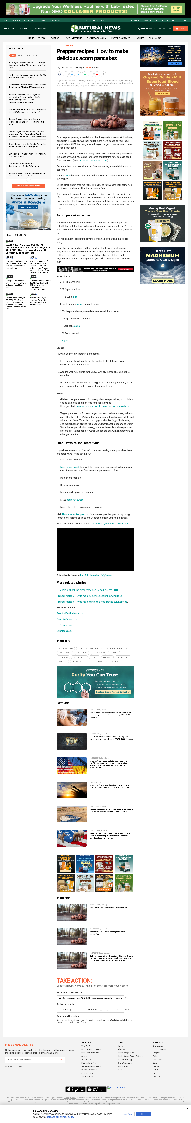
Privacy (67, 1098)
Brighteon (15, 20)
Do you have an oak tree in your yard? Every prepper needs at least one (109, 908)
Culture (55, 38)
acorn (68, 175)
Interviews (42, 20)
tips (110, 85)
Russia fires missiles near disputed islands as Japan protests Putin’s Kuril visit (26, 122)
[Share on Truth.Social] (91, 74)
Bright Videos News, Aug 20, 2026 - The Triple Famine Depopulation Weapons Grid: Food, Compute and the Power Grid (16, 303)
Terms (73, 1098)
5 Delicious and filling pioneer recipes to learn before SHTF (87, 590)
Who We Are (86, 1046)
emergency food (93, 80)
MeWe (155, 1070)
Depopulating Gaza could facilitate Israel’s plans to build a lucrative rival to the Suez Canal (111, 810)
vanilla (76, 326)
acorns (81, 80)
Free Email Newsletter (90, 1053)
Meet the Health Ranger (91, 1049)
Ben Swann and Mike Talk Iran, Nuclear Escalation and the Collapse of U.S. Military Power (16, 264)
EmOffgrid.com (64, 625)
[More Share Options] (104, 74)
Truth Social (158, 1060)
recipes (83, 85)
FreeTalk (156, 1066)
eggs (65, 340)
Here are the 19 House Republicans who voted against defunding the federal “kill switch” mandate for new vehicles (110, 835)
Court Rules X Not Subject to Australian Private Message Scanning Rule (27, 145)
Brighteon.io (158, 1046)
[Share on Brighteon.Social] (60, 74)
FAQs (174, 20)
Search (185, 20)
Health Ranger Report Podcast (130, 1056)
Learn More (127, 1114)
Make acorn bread (69, 467)
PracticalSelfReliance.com (93, 160)
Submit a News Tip (89, 1070)
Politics (42, 38)
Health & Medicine (73, 38)
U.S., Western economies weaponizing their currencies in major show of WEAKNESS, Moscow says (111, 739)
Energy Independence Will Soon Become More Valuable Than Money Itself (16, 284)
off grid (119, 83)
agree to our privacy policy (60, 1117)
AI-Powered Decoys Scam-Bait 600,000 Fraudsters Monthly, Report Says (27, 76)
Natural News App (125, 1060)
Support (84, 1056)
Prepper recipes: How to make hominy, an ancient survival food (89, 596)
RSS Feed (121, 1070)
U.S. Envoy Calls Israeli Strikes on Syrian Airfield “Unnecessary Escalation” (27, 110)
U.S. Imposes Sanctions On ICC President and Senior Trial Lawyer (24, 164)
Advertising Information (91, 1066)
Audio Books (55, 20)
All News (121, 1049)
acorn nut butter (75, 499)
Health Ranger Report (17, 235)
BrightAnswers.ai (132, 20)
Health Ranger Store (126, 1053)
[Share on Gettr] (97, 74)
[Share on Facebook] (66, 74)
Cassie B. (104, 710)
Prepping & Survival (121, 38)
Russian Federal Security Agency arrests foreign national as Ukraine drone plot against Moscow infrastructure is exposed (25, 98)
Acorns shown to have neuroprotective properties (107, 933)
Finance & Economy (96, 38)
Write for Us (86, 1060)
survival (91, 85)
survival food (102, 85)
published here (133, 1102)
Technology (155, 38)
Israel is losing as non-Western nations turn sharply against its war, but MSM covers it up (109, 786)
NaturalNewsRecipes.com (75, 514)
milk (75, 296)
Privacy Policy (87, 1073)
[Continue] (61, 1060)
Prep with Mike (28, 20)
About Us (165, 20)
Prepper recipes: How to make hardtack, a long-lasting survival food (92, 601)
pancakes (128, 83)
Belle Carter (105, 758)
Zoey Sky (77, 67)
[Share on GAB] (85, 74)
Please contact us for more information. (73, 1022)
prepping (75, 85)
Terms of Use (87, 1077)
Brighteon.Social (159, 1049)
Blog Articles (123, 1066)
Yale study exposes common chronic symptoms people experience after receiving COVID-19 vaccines (111, 714)
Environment (69, 45)
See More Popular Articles (28, 186)
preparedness (63, 85)
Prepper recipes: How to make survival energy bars (102, 406)
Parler (155, 1056)
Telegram (157, 1053)
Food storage (127, 80)
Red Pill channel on (98, 575)
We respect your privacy (14, 1066)
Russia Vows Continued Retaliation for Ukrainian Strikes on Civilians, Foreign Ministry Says (27, 176)
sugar (79, 304)
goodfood (95, 83)
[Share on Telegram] (79, 74)
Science (140, 38)
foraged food (74, 83)
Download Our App (151, 20)
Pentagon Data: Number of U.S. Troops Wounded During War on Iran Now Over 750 (27, 65)
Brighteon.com (64, 631)
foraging (86, 83)
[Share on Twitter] (72, 74)
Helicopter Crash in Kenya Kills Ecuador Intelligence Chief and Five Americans (27, 85)
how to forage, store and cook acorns (109, 523)
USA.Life (156, 1077)
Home (5, 20)
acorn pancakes (69, 80)
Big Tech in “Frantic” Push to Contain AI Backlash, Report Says (27, 154)
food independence (111, 80)
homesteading (108, 83)
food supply (62, 83)
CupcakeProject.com (67, 619)
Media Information (89, 1063)
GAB (154, 1073)
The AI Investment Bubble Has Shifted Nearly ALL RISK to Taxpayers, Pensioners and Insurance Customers (40, 285)
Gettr (155, 1063)
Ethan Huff (104, 734)
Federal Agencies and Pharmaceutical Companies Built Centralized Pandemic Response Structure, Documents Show (27, 134)
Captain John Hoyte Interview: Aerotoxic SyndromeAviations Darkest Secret (38, 301)
